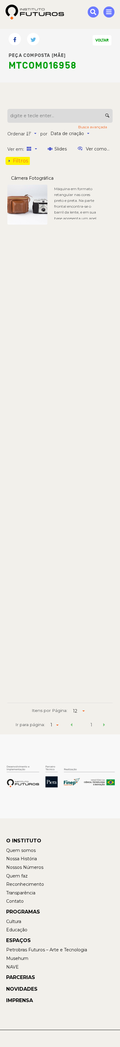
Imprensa (19, 1000)
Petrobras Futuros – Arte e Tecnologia (46, 950)
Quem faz (17, 876)
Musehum (17, 958)
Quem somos (21, 850)
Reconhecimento (25, 884)
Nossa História (21, 859)
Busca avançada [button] (93, 127)
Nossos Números (24, 867)
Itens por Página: (49, 710)
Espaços (18, 940)
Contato (15, 901)
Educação (16, 930)
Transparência (20, 893)
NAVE (12, 967)
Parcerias (20, 977)
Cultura (13, 921)
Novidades (22, 989)
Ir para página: (30, 724)
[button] (72, 726)
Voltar (102, 40)
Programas (23, 912)
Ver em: (16, 149)
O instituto (23, 841)
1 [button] (91, 725)
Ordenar (16, 134)
